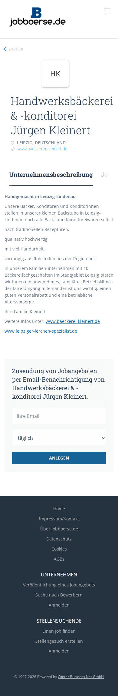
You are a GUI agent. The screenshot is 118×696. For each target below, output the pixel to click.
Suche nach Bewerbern (59, 595)
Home (59, 509)
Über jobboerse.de (59, 529)
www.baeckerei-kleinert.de (42, 149)
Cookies (59, 549)
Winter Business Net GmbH (81, 676)
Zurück (15, 49)
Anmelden (59, 605)
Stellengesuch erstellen (59, 641)
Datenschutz (59, 539)
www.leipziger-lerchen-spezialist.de (41, 331)
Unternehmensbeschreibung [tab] (51, 174)
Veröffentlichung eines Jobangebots (59, 585)
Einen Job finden (59, 631)
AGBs (59, 559)
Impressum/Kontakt (59, 519)
